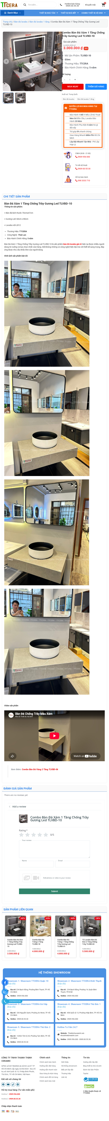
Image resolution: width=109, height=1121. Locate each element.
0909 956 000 (83, 157)
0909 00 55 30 (83, 169)
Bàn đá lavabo (21, 21)
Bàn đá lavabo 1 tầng (39, 21)
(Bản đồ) (11, 983)
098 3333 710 (83, 180)
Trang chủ (7, 21)
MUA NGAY (72, 86)
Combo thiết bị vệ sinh (92, 13)
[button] (71, 5)
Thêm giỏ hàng (96, 86)
